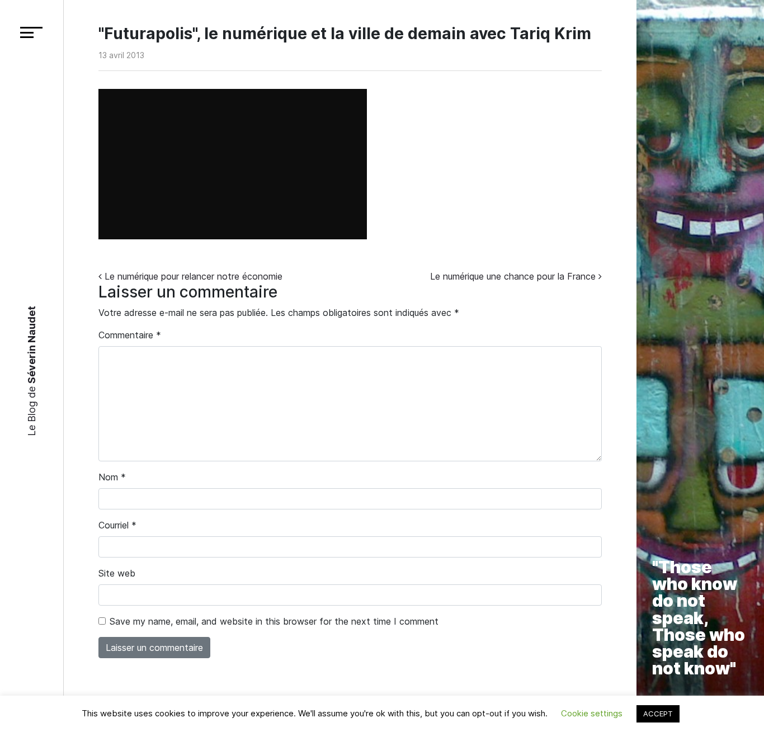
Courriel (117, 525)
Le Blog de (31, 371)
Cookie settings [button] (591, 713)
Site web (116, 573)
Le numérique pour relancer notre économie (192, 276)
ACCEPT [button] (658, 713)
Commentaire (129, 335)
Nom (112, 477)
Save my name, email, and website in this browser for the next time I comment (274, 621)
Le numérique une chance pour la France (514, 276)
